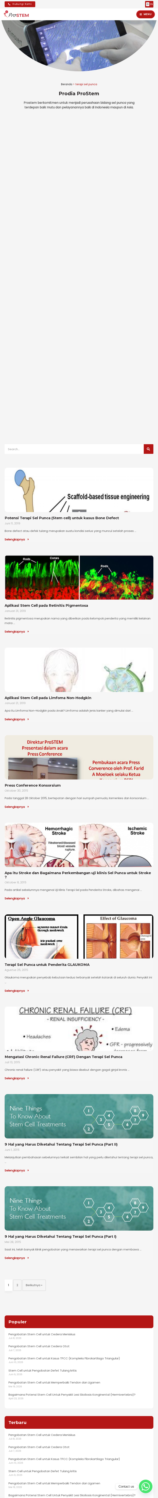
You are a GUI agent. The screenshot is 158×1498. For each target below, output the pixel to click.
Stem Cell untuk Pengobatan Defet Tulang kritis (42, 1370)
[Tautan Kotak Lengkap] (79, 505)
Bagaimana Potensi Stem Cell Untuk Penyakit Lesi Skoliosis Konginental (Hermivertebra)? (71, 1395)
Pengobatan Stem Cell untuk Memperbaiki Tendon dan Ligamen (54, 1382)
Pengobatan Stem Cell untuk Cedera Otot (39, 1346)
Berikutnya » (34, 1285)
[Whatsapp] (145, 1486)
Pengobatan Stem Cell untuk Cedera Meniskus (41, 1334)
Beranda (66, 84)
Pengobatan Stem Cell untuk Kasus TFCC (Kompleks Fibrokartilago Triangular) (64, 1358)
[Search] (148, 449)
